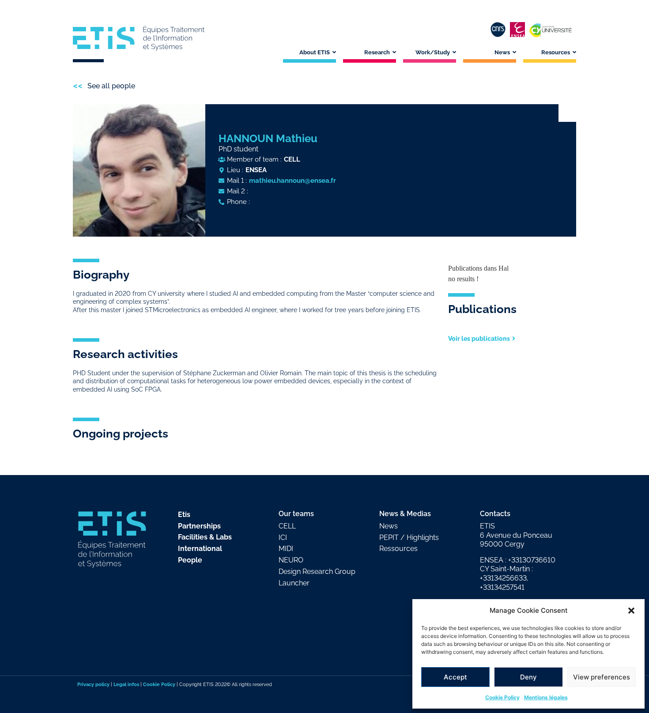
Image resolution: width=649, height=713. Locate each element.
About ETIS (314, 52)
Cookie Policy (502, 697)
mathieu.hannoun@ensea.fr (292, 180)
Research (377, 52)
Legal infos (126, 684)
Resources (555, 52)
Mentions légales (546, 697)
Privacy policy (93, 684)
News (502, 52)
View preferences (601, 677)
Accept (455, 677)
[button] (631, 610)
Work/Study (432, 52)
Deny (528, 677)
